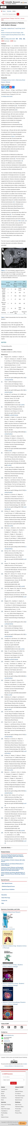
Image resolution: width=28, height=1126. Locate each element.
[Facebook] (9, 1027)
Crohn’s (13, 80)
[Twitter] (2, 1027)
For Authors (18, 1093)
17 (25, 220)
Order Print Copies (5, 1108)
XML (24, 38)
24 (2, 680)
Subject (3, 1091)
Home (4, 11)
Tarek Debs (4, 28)
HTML (20, 38)
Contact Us (4, 900)
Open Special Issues (7, 883)
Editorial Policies (19, 1091)
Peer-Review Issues (20, 1095)
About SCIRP (19, 1087)
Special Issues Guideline (8, 889)
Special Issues (18, 1099)
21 (2, 638)
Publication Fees (19, 1097)
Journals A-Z (4, 1089)
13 (23, 220)
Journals (9, 11)
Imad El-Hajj (18, 28)
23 (2, 661)
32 (2, 807)
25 (2, 697)
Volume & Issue (4, 1117)
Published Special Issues (8, 886)
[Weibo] (22, 1027)
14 (2, 550)
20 (2, 626)
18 (2, 601)
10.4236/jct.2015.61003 (9, 38)
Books (2, 1093)
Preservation (18, 1108)
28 (2, 738)
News (2, 1099)
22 (2, 651)
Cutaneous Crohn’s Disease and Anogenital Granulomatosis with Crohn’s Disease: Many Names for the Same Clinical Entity (12, 869)
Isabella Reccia (10, 28)
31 (2, 795)
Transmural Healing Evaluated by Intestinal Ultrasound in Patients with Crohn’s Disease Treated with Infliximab (12, 856)
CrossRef (22, 404)
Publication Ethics (19, 1106)
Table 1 (20, 220)
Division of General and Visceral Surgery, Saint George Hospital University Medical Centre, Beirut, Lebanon (13, 34)
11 (22, 206)
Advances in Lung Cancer (9, 929)
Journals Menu (6, 847)
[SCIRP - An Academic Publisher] (10, 2)
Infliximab (8, 82)
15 (2, 563)
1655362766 (7, 1041)
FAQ (2, 903)
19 (2, 611)
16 (2, 573)
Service (3, 1102)
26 (2, 711)
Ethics (16, 1089)
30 (2, 772)
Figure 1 (13, 136)
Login (3, 7)
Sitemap (3, 1095)
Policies (17, 1102)
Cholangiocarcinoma (6, 80)
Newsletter (4, 894)
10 (13, 202)
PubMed (11, 379)
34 (2, 832)
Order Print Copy (5, 897)
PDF (17, 38)
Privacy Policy (18, 1112)
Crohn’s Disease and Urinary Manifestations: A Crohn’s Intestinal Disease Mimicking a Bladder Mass (13, 874)
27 (2, 722)
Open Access (18, 1104)
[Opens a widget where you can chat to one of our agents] (22, 1123)
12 (10, 214)
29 (2, 755)
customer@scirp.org (8, 1035)
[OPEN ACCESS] (23, 2)
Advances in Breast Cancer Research (11, 912)
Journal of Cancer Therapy (7, 18)
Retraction (17, 1110)
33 (2, 818)
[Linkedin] (15, 1027)
